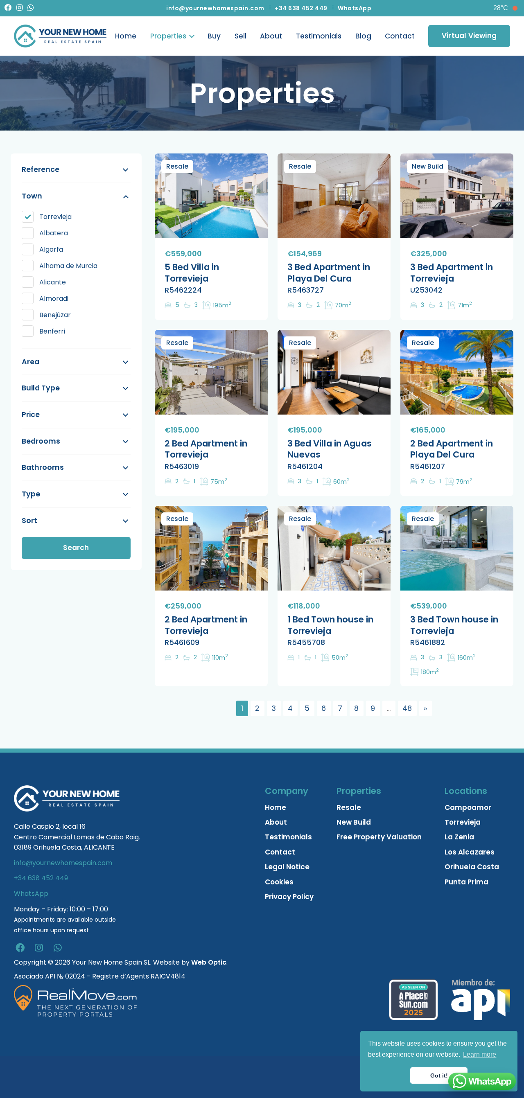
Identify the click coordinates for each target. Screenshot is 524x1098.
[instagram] (39, 948)
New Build (354, 822)
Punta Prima (466, 882)
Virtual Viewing (469, 36)
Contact (400, 36)
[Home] (60, 36)
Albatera (53, 233)
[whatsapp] (58, 948)
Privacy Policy (289, 897)
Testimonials (318, 36)
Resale (349, 807)
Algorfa (51, 249)
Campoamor (468, 807)
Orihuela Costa (472, 867)
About (271, 36)
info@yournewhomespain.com (215, 8)
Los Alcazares (470, 852)
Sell (240, 36)
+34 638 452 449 (301, 8)
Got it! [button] (439, 1075)
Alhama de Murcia (68, 266)
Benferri (52, 331)
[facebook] (20, 948)
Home (125, 36)
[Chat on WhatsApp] (482, 1081)
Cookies (279, 882)
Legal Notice (287, 867)
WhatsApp (354, 8)
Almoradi (53, 298)
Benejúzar (55, 315)
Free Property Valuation (379, 837)
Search (76, 547)
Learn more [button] (479, 1054)
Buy (214, 36)
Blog (363, 36)
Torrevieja (55, 216)
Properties (168, 36)
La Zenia (459, 837)
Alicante (52, 282)
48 (407, 708)
